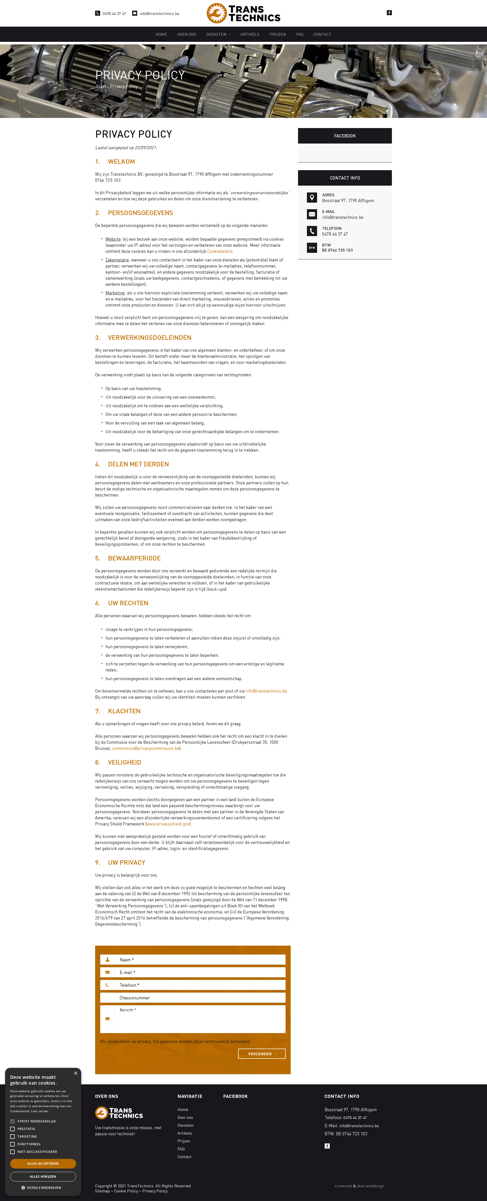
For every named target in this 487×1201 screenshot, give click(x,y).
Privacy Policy (154, 1190)
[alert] (43, 1132)
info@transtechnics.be (159, 13)
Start (101, 86)
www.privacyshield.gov (168, 823)
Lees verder (39, 1111)
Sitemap (102, 1190)
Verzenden (260, 1053)
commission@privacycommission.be (145, 748)
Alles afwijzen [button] (43, 1176)
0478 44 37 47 (114, 13)
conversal (343, 1185)
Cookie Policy (126, 1190)
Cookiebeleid (219, 251)
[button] (43, 1188)
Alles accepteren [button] (43, 1163)
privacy (144, 1041)
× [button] (75, 1073)
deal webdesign (370, 1185)
